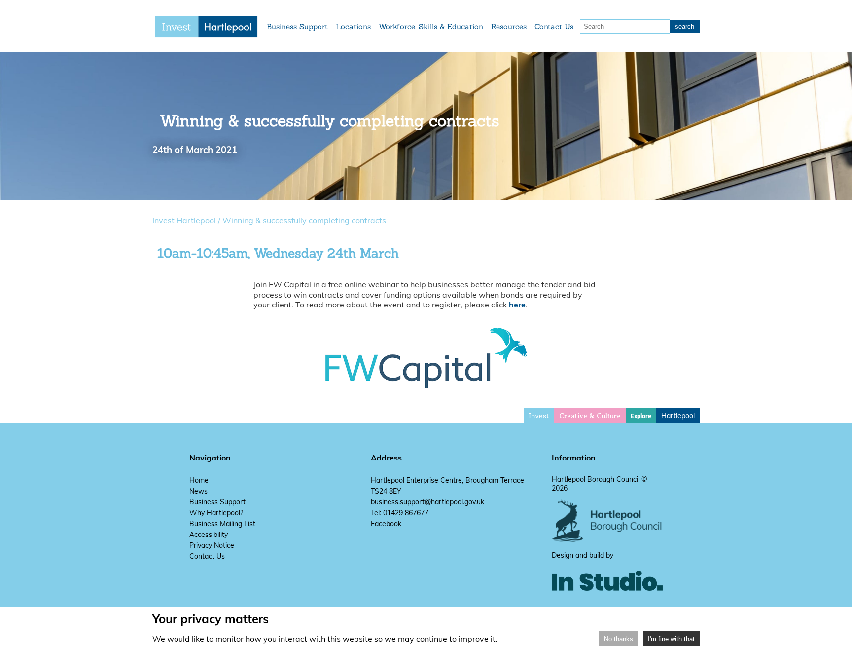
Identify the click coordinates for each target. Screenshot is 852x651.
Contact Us (553, 26)
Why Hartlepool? (216, 512)
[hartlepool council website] (607, 539)
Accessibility (208, 534)
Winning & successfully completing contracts (304, 220)
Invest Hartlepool (184, 220)
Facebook (386, 523)
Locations (353, 26)
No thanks (618, 639)
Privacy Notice (211, 545)
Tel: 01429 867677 (399, 512)
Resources (509, 26)
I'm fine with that (671, 639)
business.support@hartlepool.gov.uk (427, 502)
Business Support (297, 26)
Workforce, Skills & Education (431, 26)
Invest (539, 415)
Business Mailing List (222, 523)
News (198, 491)
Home (199, 480)
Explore (641, 416)
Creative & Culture (590, 416)
